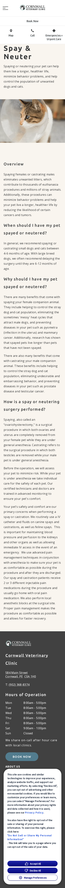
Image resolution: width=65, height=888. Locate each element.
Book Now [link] (22, 756)
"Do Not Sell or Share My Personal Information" (29, 837)
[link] (33, 7)
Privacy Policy (34, 812)
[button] (5, 8)
